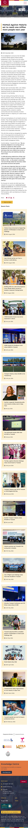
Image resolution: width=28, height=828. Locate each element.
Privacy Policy (8, 817)
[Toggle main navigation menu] (25, 3)
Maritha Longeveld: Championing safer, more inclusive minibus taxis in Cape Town (14, 404)
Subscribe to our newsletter (11, 812)
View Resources (6, 772)
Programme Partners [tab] (8, 734)
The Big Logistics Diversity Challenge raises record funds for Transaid (14, 461)
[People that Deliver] (8, 740)
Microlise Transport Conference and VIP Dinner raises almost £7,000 (14, 604)
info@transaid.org (7, 786)
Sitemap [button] (24, 817)
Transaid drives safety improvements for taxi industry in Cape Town (14, 689)
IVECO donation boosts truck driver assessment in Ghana (13, 317)
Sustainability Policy (16, 817)
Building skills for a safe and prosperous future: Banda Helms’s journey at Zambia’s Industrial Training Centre (14, 288)
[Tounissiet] (22, 740)
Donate (23, 781)
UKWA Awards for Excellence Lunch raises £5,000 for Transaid (13, 346)
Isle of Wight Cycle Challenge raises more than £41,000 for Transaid (13, 575)
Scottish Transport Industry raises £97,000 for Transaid (13, 518)
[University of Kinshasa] (7, 746)
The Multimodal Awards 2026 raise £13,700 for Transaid (13, 433)
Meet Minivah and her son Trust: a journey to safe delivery (13, 259)
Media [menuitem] (16, 800)
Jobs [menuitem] (16, 798)
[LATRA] (21, 746)
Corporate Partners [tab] (19, 734)
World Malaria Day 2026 (10, 662)
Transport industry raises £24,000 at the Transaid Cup (14, 374)
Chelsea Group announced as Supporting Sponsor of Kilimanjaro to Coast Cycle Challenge (14, 229)
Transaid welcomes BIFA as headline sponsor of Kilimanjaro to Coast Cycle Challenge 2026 (14, 633)
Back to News (7, 202)
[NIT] (8, 753)
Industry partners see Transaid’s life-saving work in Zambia (14, 547)
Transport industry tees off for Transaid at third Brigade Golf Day (14, 490)
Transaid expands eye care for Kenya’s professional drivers (14, 718)
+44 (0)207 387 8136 (8, 783)
